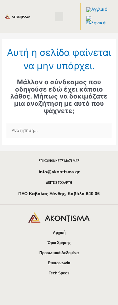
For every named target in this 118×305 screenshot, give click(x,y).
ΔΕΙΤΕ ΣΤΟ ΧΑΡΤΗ (59, 182)
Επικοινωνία (59, 263)
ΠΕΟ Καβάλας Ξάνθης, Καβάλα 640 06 (59, 193)
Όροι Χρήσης (59, 243)
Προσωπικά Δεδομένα (59, 253)
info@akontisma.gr (59, 171)
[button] (59, 16)
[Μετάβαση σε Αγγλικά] (97, 10)
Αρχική (59, 232)
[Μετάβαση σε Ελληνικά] (97, 20)
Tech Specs (59, 273)
